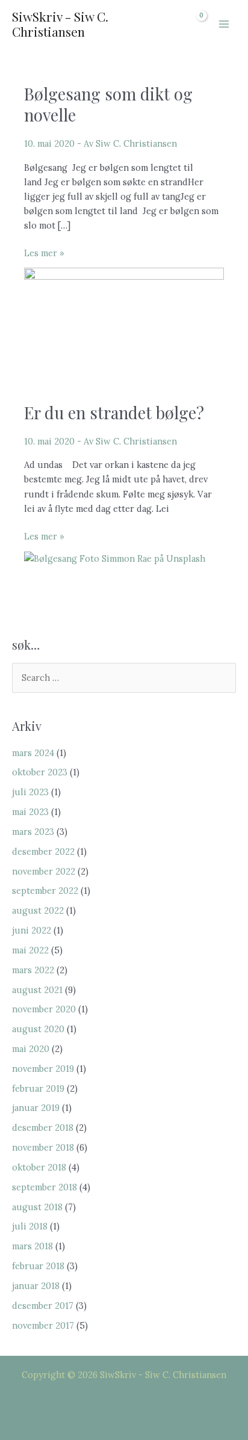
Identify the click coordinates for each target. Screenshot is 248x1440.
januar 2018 (36, 1285)
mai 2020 (30, 1048)
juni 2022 (31, 930)
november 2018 (43, 1147)
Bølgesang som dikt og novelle (108, 104)
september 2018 (44, 1187)
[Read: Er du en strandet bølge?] (114, 557)
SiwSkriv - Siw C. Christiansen (60, 24)
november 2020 (44, 1009)
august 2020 (38, 1029)
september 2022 (45, 890)
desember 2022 (43, 851)
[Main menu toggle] (224, 24)
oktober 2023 (39, 772)
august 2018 (37, 1207)
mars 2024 (33, 752)
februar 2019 (38, 1088)
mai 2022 (30, 950)
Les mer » (44, 253)
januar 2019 (36, 1107)
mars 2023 (33, 831)
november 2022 (43, 871)
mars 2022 (33, 970)
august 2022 (38, 910)
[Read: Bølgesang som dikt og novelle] (124, 322)
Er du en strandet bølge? (114, 412)
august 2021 (37, 989)
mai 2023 (30, 811)
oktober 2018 (39, 1167)
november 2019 (43, 1068)
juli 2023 (30, 792)
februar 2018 (38, 1266)
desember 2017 (42, 1305)
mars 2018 (32, 1246)
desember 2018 (42, 1127)
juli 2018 (30, 1226)
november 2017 (43, 1325)
